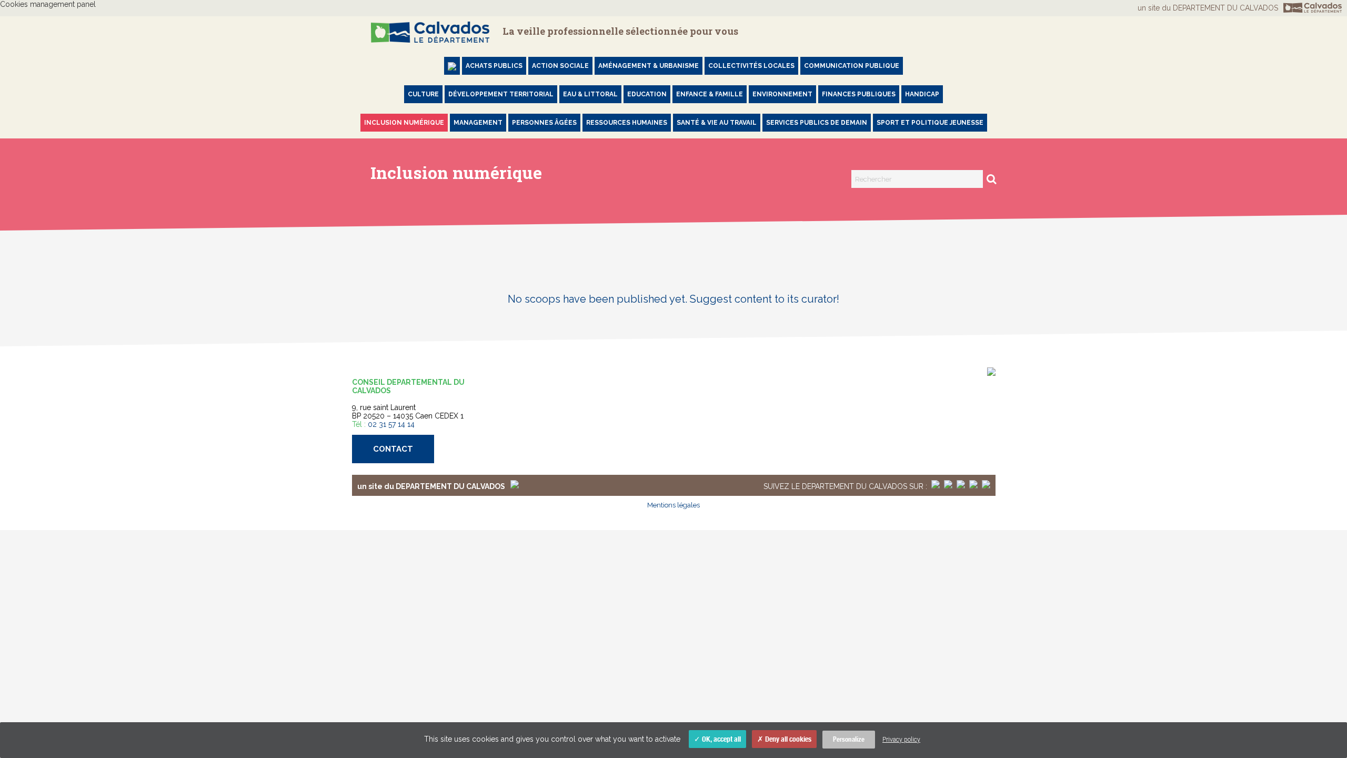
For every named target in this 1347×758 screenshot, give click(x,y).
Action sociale (560, 65)
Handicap (922, 94)
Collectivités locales (751, 65)
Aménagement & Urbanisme (648, 65)
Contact (393, 449)
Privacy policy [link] (901, 739)
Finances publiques (859, 94)
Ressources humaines (626, 122)
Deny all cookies (787, 739)
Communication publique (851, 65)
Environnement (782, 94)
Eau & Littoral (590, 94)
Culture (423, 94)
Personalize (849, 739)
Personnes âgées (544, 122)
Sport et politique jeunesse (930, 122)
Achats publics (494, 65)
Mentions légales (673, 505)
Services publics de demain (816, 122)
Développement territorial (501, 94)
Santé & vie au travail (717, 122)
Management (478, 122)
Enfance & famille (709, 94)
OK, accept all (720, 739)
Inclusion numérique (404, 122)
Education (647, 94)
